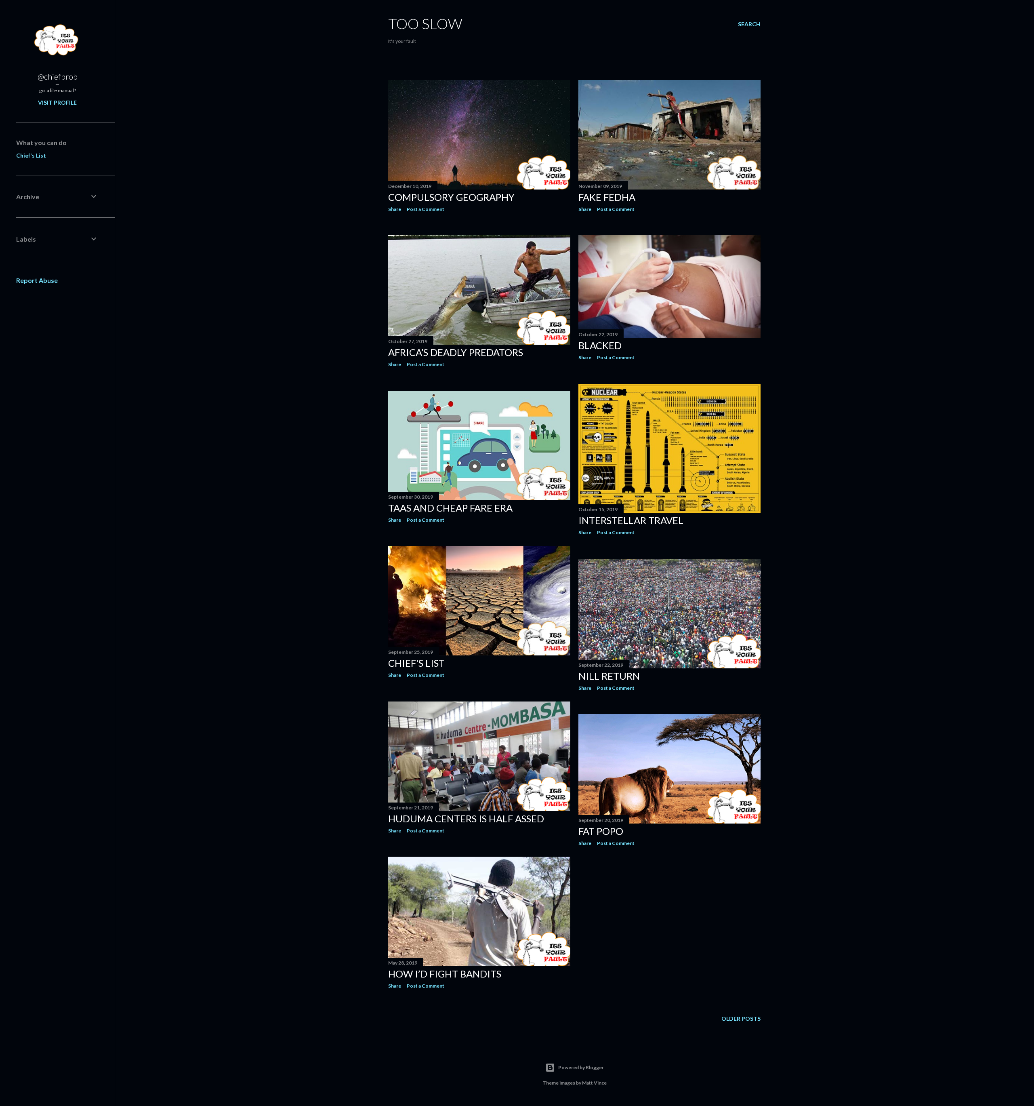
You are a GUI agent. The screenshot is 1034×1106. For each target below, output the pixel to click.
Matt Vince (594, 1083)
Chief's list (416, 663)
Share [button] (394, 209)
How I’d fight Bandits (444, 974)
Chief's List (31, 155)
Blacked (600, 345)
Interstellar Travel (630, 520)
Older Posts (741, 1018)
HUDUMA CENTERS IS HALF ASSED (466, 818)
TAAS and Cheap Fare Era (450, 508)
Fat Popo (600, 831)
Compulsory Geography (451, 197)
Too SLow (425, 23)
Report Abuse (37, 280)
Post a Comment (425, 209)
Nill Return (609, 676)
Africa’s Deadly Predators (455, 352)
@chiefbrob (58, 76)
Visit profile (57, 102)
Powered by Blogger (581, 1067)
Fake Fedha (606, 197)
